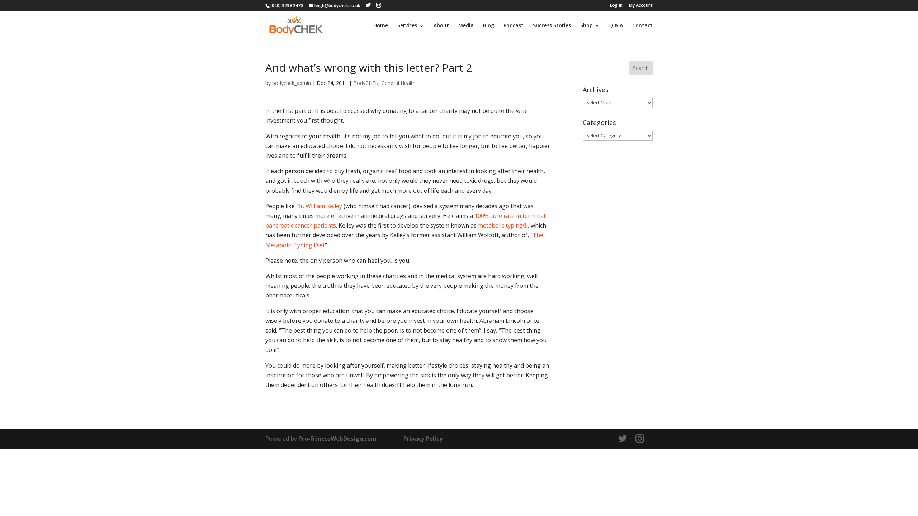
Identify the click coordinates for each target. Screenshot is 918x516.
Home (380, 26)
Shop (586, 26)
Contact (642, 26)
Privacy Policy (423, 439)
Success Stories (552, 26)
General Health (398, 83)
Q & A (616, 26)
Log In (616, 5)
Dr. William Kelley (319, 206)
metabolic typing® (503, 225)
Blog (488, 26)
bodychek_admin (291, 83)
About (441, 26)
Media (466, 26)
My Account (641, 5)
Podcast (513, 26)
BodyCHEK (365, 83)
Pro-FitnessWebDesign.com (337, 439)
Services (407, 26)
